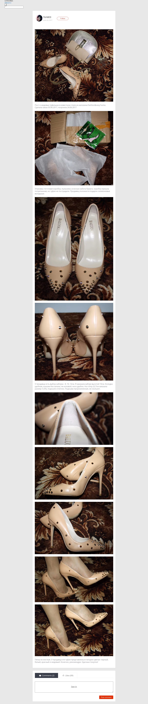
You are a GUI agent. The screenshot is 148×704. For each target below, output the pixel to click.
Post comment (106, 697)
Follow (62, 18)
